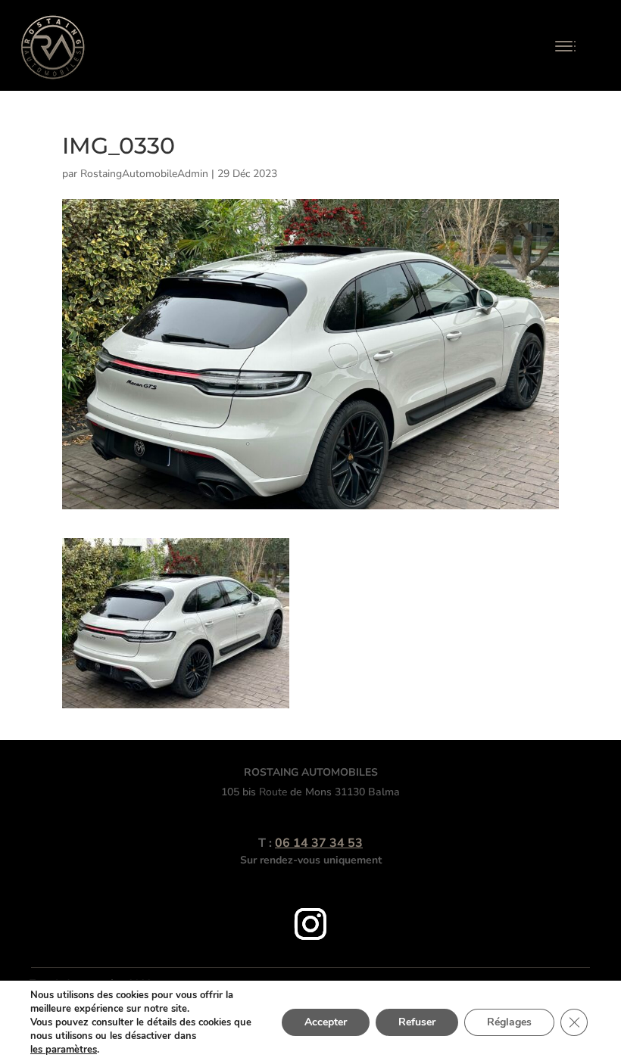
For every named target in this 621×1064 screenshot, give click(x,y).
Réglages (509, 1022)
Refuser (416, 1022)
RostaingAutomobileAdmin (144, 173)
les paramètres (63, 1049)
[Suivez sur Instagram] (310, 924)
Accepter (325, 1022)
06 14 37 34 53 (319, 843)
